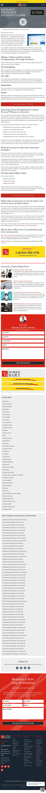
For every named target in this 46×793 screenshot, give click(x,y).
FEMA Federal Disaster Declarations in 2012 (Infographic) (27, 303)
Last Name (6, 336)
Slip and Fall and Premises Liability (12, 493)
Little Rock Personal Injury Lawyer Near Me (14, 569)
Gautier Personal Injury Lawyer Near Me (13, 614)
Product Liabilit (7, 485)
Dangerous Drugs (7, 425)
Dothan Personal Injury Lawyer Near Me (13, 546)
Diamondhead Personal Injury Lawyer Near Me (15, 653)
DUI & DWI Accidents (28, 741)
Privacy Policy (38, 781)
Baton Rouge (39, 741)
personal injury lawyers (26, 195)
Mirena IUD (6, 464)
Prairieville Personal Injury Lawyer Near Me (14, 535)
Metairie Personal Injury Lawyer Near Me (13, 593)
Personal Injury (7, 480)
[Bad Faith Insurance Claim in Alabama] (6, 284)
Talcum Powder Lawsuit (9, 501)
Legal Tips (5, 454)
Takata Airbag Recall (8, 498)
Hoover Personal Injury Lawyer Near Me (13, 606)
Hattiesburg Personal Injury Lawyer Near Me (14, 538)
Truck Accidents (7, 504)
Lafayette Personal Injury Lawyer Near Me (13, 532)
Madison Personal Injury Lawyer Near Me (13, 617)
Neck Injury (6, 469)
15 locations (39, 236)
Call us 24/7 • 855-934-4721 (23, 379)
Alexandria (39, 739)
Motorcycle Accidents (8, 467)
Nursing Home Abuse (8, 472)
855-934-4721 (30, 104)
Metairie (38, 755)
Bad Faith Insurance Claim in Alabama (22, 281)
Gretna (38, 745)
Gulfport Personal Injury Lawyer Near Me (13, 588)
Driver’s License (7, 433)
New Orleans (39, 762)
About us (14, 740)
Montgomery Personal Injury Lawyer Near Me (14, 551)
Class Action (6, 419)
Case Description (8, 709)
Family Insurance (7, 438)
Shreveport (39, 764)
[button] (37, 12)
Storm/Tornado (27, 751)
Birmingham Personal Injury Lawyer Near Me (14, 635)
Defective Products (8, 427)
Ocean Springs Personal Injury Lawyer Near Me (15, 572)
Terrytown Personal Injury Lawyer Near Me (14, 646)
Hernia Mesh (6, 440)
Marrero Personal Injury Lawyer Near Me (13, 598)
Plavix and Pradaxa (8, 482)
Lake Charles (39, 753)
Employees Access (16, 753)
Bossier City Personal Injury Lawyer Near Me (14, 619)
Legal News (6, 451)
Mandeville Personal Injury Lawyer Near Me (14, 643)
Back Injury (6, 401)
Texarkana (39, 765)
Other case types (27, 765)
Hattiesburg (39, 748)
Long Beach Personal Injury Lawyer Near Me (14, 575)
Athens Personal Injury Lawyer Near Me (13, 625)
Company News (7, 422)
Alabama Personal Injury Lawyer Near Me (13, 554)
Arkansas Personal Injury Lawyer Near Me (13, 632)
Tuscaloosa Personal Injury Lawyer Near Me (14, 585)
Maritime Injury (7, 459)
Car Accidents (6, 417)
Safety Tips (6, 490)
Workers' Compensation (9, 506)
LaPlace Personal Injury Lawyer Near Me (13, 561)
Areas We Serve (15, 741)
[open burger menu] (2, 5)
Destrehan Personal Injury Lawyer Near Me (14, 580)
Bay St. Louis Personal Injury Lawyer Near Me (14, 564)
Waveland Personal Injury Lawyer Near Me (14, 596)
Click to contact (15, 195)
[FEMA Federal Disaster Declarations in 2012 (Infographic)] (6, 307)
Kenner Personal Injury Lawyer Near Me (13, 522)
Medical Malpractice (8, 461)
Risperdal (5, 488)
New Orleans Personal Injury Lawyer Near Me (14, 519)
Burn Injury (6, 411)
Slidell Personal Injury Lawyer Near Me (13, 559)
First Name (6, 332)
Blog (6, 29)
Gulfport (39, 746)
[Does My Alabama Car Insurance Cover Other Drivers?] (6, 296)
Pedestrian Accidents (8, 477)
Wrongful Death (7, 509)
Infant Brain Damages (8, 446)
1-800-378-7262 (11, 183)
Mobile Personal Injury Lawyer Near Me (13, 548)
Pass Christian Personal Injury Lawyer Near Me (15, 601)
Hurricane (5, 443)
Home (3, 29)
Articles (14, 748)
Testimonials (15, 745)
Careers (14, 747)
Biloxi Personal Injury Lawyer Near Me (13, 609)
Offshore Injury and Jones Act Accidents (13, 475)
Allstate (8, 64)
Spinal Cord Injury (8, 496)
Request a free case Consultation (23, 383)
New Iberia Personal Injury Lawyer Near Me (14, 651)
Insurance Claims (11, 29)
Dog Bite (5, 430)
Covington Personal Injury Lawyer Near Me (14, 582)
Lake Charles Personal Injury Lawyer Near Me (14, 556)
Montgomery (39, 760)
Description (6, 349)
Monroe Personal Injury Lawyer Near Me (13, 603)
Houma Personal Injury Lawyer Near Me (13, 638)
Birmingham (39, 743)
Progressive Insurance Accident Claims (23, 269)
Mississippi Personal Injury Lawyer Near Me (14, 567)
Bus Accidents (6, 414)
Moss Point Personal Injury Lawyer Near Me (14, 590)
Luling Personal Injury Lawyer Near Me (13, 543)
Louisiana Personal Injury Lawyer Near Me (13, 630)
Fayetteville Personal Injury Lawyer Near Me (14, 627)
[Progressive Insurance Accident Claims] (6, 273)
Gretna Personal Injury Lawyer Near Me (13, 648)
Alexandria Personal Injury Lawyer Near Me (14, 530)
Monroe (38, 758)
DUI (4, 435)
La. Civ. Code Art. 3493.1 (30, 225)
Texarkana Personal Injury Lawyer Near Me (14, 622)
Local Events (6, 456)
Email (5, 344)
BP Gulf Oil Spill (7, 406)
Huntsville (39, 750)
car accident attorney (9, 236)
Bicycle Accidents (7, 404)
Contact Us (14, 755)
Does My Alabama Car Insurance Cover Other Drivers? (26, 292)
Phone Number (7, 340)
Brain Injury (6, 409)
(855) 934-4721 (6, 241)
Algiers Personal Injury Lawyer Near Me (13, 611)
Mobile (38, 757)
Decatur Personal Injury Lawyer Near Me (13, 525)
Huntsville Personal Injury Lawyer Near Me (14, 527)
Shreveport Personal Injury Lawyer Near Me (14, 577)
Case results (15, 743)
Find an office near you (23, 388)
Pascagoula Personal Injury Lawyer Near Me (14, 640)
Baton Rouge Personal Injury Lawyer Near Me (14, 540)
